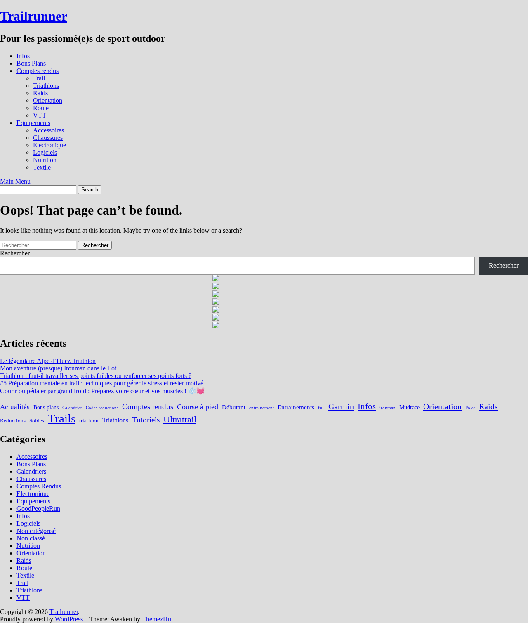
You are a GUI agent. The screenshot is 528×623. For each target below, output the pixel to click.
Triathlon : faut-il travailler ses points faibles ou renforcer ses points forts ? (95, 375)
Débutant (233, 407)
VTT (39, 115)
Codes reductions (102, 408)
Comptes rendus (37, 70)
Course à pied (197, 407)
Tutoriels (146, 419)
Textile (42, 167)
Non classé (30, 538)
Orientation (47, 100)
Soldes (36, 421)
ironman (388, 408)
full (321, 408)
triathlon (89, 421)
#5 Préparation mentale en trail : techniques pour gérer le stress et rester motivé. (102, 383)
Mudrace (409, 407)
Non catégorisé (36, 530)
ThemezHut (157, 619)
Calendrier (72, 408)
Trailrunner (33, 16)
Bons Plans (31, 63)
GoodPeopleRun (38, 508)
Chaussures (48, 137)
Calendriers (31, 471)
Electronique (49, 145)
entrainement (261, 408)
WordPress (69, 619)
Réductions (13, 421)
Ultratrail (179, 419)
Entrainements (296, 407)
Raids (40, 93)
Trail (39, 78)
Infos (23, 55)
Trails (61, 418)
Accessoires (48, 130)
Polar (470, 408)
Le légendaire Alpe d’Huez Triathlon (48, 360)
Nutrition (45, 159)
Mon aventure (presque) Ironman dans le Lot (58, 368)
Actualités (15, 407)
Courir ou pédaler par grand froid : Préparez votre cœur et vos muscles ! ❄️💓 (102, 390)
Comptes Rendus (38, 486)
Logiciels (45, 152)
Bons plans (46, 407)
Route (41, 107)
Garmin (341, 406)
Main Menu (15, 181)
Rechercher (15, 253)
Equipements (33, 122)
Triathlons (46, 85)
